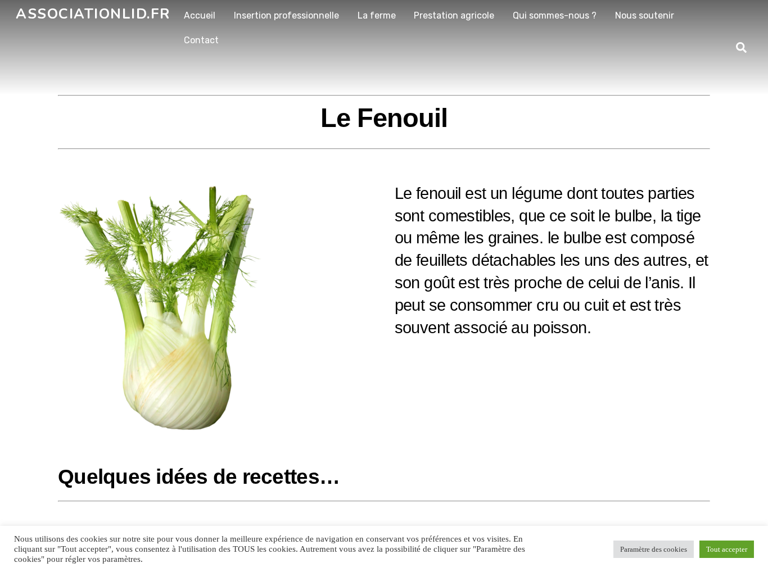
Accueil (199, 15)
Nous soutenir (644, 15)
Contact (201, 40)
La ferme (377, 15)
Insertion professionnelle (286, 15)
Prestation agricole (454, 15)
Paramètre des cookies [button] (653, 549)
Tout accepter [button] (726, 549)
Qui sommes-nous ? (555, 15)
